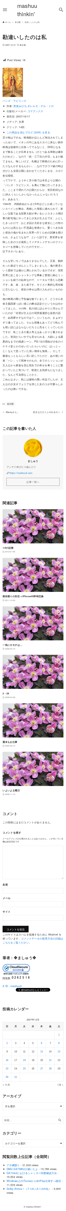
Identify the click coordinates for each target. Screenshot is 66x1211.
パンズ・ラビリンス (14, 100)
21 (50, 1060)
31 (15, 1077)
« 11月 (6, 1084)
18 (24, 1060)
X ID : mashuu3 (12, 986)
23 (7, 1068)
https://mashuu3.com (21, 473)
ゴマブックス (35, 111)
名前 (5, 884)
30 (7, 1077)
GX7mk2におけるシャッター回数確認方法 (32, 1173)
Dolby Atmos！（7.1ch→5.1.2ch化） (29, 1189)
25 (24, 1068)
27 (41, 1068)
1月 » (60, 1084)
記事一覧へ (33, 482)
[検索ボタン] (61, 9)
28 (50, 1068)
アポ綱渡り (13, 1165)
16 (7, 1060)
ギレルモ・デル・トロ (40, 106)
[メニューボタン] (5, 9)
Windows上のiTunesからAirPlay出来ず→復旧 (34, 1181)
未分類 (23, 45)
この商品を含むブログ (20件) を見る (28, 132)
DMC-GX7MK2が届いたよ (22, 1169)
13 (41, 1051)
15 (59, 1051)
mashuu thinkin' (27, 10)
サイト (6, 911)
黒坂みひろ (20, 106)
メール (6, 898)
